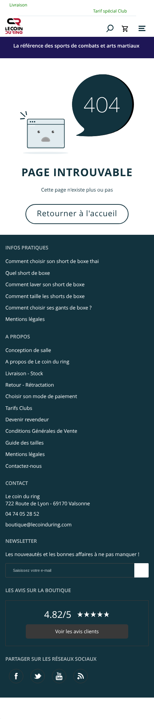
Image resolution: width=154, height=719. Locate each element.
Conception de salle (28, 350)
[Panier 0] (125, 29)
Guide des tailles (24, 443)
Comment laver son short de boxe (45, 284)
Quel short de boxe (27, 273)
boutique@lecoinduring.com (38, 524)
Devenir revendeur (27, 419)
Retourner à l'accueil (77, 213)
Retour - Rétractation (29, 385)
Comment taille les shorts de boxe (45, 296)
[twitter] (37, 676)
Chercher (110, 28)
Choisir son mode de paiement (41, 396)
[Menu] (142, 28)
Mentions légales (25, 319)
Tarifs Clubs (18, 408)
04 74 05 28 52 (22, 514)
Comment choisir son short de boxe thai (52, 261)
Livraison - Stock (24, 373)
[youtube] (59, 676)
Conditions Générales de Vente (41, 431)
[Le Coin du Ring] (54, 26)
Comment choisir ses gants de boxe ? (48, 307)
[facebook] (16, 676)
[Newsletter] (141, 570)
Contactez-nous (23, 466)
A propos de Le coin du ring (37, 361)
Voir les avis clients (77, 631)
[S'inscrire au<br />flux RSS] (80, 676)
